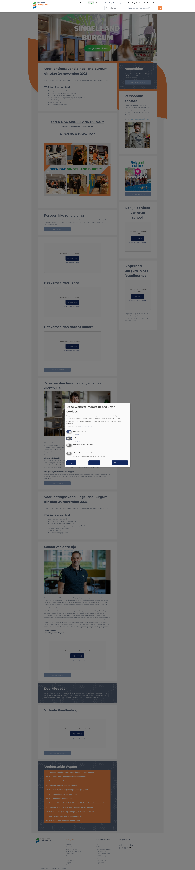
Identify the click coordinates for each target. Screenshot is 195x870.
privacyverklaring (86, 426)
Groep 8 (91, 3)
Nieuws (99, 3)
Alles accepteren (120, 463)
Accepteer (94, 463)
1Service (76, 441)
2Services (77, 434)
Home (82, 3)
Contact (147, 3)
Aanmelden (157, 3)
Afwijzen (71, 463)
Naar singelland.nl (134, 3)
